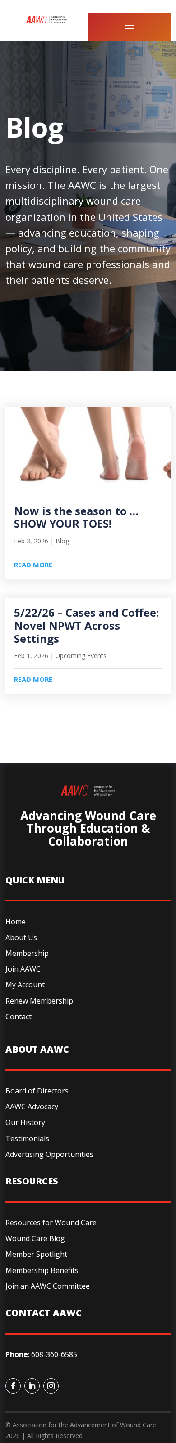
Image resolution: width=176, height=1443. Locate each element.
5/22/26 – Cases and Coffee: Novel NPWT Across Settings (86, 625)
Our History (25, 1122)
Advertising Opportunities (49, 1154)
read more (33, 564)
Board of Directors (37, 1091)
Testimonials (27, 1138)
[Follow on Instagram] (51, 1386)
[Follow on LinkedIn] (32, 1386)
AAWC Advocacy (31, 1106)
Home (15, 922)
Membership (27, 953)
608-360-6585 (54, 1354)
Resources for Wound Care (51, 1223)
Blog (62, 541)
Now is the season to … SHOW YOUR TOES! (76, 517)
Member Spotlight (36, 1254)
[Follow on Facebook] (13, 1386)
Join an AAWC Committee (47, 1286)
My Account (25, 985)
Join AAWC (23, 969)
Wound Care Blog (35, 1238)
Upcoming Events (81, 655)
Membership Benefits (42, 1270)
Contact (18, 1017)
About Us (21, 937)
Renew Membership (39, 1001)
